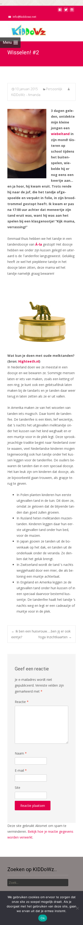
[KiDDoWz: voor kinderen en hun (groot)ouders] (24, 30)
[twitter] (66, 11)
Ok (43, 918)
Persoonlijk (54, 89)
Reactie (22, 702)
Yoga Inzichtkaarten (55, 637)
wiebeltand (60, 134)
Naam (21, 753)
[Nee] (77, 908)
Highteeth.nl (28, 361)
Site (17, 787)
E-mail (21, 770)
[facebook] (60, 11)
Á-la (38, 244)
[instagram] (72, 11)
